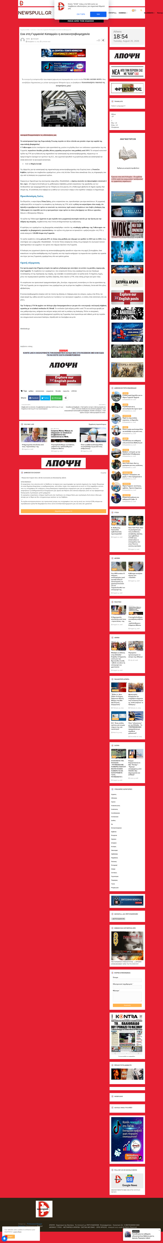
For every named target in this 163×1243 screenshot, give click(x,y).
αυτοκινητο (40, 391)
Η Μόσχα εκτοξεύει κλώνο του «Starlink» (135, 575)
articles (33, 30)
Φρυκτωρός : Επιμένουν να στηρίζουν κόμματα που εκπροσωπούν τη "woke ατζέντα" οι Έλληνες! (135, 699)
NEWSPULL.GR (34, 13)
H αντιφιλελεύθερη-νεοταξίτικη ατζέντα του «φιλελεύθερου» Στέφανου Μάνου (62, 446)
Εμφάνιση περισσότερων (97, 424)
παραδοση (114, 858)
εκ (112, 824)
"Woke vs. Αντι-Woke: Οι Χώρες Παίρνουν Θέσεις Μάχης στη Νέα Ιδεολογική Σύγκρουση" (117, 699)
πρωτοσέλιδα (123, 1056)
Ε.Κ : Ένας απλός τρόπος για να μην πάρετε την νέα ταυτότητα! (118, 726)
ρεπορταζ (114, 865)
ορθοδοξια (114, 854)
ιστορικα (113, 843)
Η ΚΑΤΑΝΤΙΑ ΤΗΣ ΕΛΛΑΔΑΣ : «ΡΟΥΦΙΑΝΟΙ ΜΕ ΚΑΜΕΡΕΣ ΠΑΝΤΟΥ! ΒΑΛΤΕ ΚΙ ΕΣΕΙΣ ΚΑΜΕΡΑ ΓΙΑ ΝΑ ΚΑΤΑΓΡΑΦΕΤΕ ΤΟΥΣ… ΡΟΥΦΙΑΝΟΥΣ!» (118, 769)
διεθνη (113, 820)
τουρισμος (114, 880)
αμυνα (113, 802)
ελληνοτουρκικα (116, 828)
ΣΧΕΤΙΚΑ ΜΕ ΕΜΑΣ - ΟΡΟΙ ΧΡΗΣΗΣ (94, 1227)
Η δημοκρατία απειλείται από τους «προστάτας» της (33, 445)
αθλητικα (114, 798)
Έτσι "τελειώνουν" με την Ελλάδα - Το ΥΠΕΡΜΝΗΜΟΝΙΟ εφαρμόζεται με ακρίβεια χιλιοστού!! (135, 728)
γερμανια (49, 391)
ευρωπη (66, 391)
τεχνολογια (114, 876)
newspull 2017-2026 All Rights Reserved (122, 1227)
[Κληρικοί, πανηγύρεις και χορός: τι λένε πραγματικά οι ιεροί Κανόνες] (116, 476)
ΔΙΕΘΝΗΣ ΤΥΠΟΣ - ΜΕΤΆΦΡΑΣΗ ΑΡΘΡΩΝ (64, 1227)
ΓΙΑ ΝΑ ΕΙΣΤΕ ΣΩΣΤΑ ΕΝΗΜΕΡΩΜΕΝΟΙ (63, 355)
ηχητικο (113, 839)
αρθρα (31, 391)
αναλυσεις (114, 809)
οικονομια (114, 850)
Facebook (35, 398)
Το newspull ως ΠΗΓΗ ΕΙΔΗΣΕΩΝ (87, 1225)
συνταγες (114, 872)
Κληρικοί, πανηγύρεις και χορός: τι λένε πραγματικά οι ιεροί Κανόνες (132, 476)
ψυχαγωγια (114, 887)
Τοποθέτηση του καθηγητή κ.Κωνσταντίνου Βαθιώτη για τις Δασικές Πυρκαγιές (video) (133, 442)
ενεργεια (114, 835)
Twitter (46, 398)
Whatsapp (57, 398)
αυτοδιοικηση (115, 813)
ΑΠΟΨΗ (52, 1225)
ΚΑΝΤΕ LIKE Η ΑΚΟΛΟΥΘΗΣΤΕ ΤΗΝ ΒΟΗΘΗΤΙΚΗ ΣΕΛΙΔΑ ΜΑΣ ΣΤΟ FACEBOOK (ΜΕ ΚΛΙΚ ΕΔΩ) (63, 353)
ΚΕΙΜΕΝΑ (122, 13)
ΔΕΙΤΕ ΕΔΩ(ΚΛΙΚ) (119, 919)
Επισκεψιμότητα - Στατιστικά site (111, 1225)
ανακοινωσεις (115, 805)
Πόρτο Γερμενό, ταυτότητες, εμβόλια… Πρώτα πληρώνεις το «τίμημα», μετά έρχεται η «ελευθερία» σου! (132, 489)
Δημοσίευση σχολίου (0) (63, 511)
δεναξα (58, 391)
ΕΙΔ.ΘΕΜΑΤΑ (148, 13)
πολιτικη (114, 861)
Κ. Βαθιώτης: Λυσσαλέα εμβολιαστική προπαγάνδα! (116, 531)
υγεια (113, 884)
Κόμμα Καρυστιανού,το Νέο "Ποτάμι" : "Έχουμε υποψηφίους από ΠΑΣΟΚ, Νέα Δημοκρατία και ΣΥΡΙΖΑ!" (134, 768)
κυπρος (113, 846)
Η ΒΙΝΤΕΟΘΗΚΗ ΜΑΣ (132, 1225)
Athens (117, 31)
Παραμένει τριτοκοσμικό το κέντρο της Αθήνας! (135, 655)
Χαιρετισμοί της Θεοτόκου (65, 1225)
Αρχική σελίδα (24, 30)
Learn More (17, 1232)
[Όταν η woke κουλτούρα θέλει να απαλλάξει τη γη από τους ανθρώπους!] (116, 430)
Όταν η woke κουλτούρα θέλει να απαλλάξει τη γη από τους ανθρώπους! (92, 446)
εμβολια (113, 832)
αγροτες (113, 794)
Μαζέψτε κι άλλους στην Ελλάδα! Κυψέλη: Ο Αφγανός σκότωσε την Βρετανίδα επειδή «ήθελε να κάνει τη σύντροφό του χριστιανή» (118, 660)
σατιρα (113, 869)
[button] (141, 10)
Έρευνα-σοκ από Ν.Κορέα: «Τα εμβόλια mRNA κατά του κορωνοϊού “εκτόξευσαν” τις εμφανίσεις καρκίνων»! (127, 179)
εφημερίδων (132, 1056)
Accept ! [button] (10, 1236)
